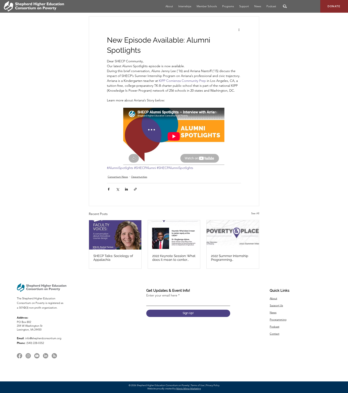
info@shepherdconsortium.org (43, 338)
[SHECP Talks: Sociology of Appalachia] (115, 235)
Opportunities (139, 176)
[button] (285, 6)
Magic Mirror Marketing (188, 388)
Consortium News (118, 176)
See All (255, 213)
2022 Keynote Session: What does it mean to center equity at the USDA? (173, 258)
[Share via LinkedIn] (126, 189)
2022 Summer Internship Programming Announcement (229, 258)
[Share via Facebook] (108, 189)
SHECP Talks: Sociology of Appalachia (113, 258)
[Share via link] (135, 189)
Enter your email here (161, 295)
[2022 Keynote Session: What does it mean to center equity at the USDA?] (174, 235)
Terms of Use (197, 385)
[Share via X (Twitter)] (117, 189)
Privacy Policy (212, 385)
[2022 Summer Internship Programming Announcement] (233, 235)
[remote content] (174, 137)
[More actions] (239, 29)
